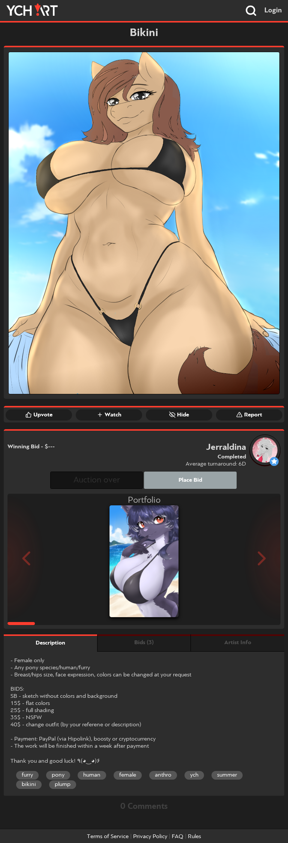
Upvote (42, 415)
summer (227, 775)
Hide (183, 415)
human (91, 775)
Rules (194, 837)
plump (62, 784)
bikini (29, 784)
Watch (113, 415)
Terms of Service (108, 837)
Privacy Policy (150, 837)
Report (253, 415)
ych (194, 775)
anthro (163, 775)
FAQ (177, 837)
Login (273, 10)
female (127, 775)
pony (58, 775)
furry (27, 775)
